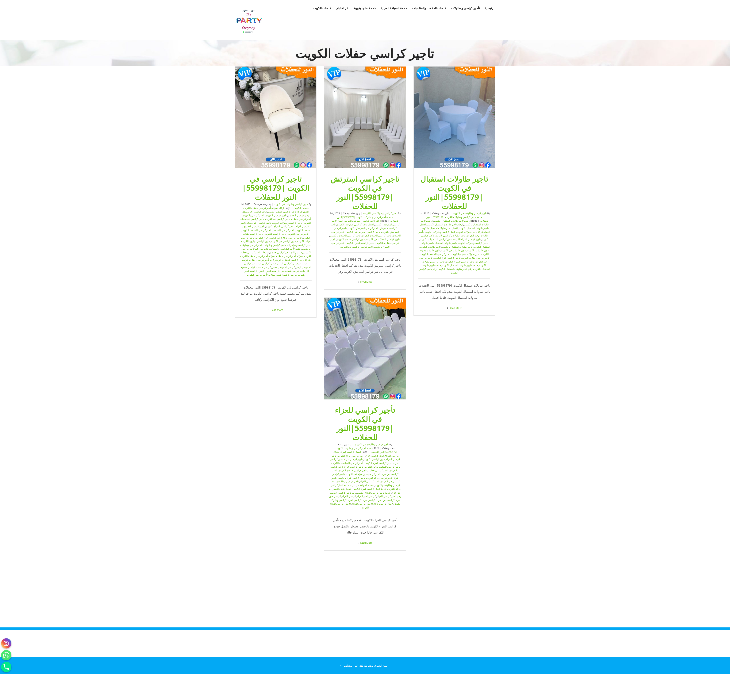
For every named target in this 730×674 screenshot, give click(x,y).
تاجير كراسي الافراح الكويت (280, 226)
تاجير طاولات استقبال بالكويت (457, 246)
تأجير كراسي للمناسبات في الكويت (382, 466)
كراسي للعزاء (354, 500)
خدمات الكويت (301, 208)
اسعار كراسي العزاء (351, 452)
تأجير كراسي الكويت (276, 215)
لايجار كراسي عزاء (383, 503)
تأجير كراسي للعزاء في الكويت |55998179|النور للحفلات (365, 348)
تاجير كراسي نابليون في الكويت (356, 246)
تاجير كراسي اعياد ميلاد (259, 222)
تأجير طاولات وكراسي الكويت (450, 235)
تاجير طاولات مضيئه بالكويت (465, 254)
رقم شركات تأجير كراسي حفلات (286, 252)
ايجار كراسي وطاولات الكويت (440, 232)
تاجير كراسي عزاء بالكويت (351, 478)
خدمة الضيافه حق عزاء (362, 485)
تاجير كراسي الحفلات (283, 230)
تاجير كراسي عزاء (292, 237)
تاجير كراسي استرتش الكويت (363, 228)
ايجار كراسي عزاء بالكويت (350, 455)
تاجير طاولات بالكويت (478, 250)
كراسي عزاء (369, 500)
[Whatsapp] (6, 655)
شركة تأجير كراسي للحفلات (296, 260)
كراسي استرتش (260, 263)
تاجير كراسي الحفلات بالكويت (345, 235)
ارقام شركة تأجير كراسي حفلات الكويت (263, 208)
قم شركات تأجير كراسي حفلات (265, 260)
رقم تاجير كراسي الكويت (343, 492)
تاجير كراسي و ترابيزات (299, 245)
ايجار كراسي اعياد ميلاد (255, 211)
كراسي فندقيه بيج (290, 271)
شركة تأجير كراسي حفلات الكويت (257, 256)
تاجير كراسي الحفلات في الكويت (383, 239)
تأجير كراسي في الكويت (277, 219)
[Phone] (6, 667)
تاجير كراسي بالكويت (275, 234)
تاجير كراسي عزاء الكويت (447, 257)
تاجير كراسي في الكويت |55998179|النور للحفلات (275, 117)
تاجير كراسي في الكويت (283, 241)
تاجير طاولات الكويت (430, 246)
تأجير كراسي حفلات (301, 219)
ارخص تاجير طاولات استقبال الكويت (452, 220)
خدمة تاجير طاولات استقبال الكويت (460, 265)
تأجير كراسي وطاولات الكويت (473, 243)
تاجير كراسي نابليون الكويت (460, 261)
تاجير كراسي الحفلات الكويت (435, 254)
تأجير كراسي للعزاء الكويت (467, 239)
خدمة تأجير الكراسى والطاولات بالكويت (280, 248)
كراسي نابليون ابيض (269, 271)
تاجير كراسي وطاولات (275, 245)
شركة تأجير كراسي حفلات (289, 256)
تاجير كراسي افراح (353, 466)
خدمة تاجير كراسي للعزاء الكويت (373, 492)
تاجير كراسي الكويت (298, 234)
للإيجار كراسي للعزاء (362, 503)
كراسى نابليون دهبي (281, 263)
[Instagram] (6, 643)
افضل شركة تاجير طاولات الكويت (473, 232)
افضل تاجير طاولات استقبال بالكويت (439, 228)
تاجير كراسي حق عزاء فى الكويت (363, 474)
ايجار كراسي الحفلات (298, 215)
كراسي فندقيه (263, 267)
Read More (455, 308)
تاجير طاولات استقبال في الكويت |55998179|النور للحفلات (454, 117)
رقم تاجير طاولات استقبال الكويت (455, 269)
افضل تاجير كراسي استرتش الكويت (355, 224)
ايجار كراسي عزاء (375, 455)
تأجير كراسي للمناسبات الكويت (436, 239)
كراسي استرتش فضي (283, 267)
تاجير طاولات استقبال (446, 243)
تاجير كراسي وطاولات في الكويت (470, 213)
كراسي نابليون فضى (286, 274)
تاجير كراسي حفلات (378, 470)
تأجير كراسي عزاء (353, 459)
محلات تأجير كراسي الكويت (261, 274)
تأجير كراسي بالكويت (253, 215)
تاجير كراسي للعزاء (369, 481)
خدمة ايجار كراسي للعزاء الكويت (369, 489)
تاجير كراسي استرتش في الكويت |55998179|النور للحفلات (365, 117)
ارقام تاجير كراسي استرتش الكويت (362, 220)
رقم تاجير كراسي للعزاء (389, 496)
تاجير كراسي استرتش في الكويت (363, 232)
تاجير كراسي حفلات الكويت (475, 257)
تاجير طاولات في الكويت (453, 250)
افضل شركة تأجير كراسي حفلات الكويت (288, 211)
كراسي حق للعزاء (385, 500)
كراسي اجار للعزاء (366, 496)
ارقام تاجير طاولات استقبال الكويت (445, 224)
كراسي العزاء (349, 496)
